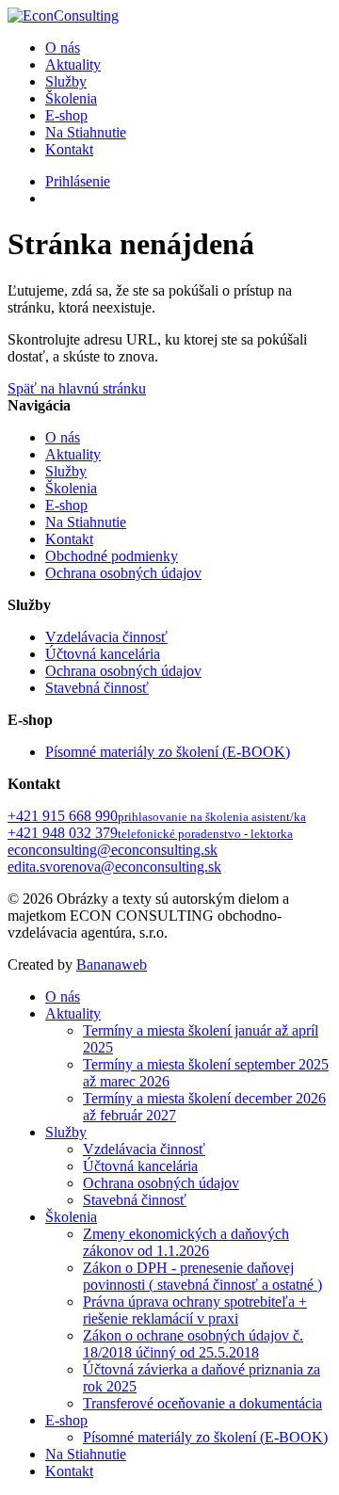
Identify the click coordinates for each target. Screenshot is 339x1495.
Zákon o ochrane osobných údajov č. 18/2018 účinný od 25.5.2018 (193, 1343)
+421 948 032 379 (150, 833)
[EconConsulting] (63, 16)
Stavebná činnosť (97, 688)
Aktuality (73, 64)
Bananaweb (111, 964)
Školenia (71, 98)
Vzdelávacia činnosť (106, 637)
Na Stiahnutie (85, 132)
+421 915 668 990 (157, 816)
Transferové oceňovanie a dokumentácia (202, 1403)
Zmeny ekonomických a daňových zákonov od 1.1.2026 (186, 1242)
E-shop (66, 115)
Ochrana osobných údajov (123, 573)
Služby (66, 81)
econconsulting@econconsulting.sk (113, 850)
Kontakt (69, 149)
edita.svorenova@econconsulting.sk (114, 867)
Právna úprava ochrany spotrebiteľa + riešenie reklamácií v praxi (195, 1310)
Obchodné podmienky (111, 556)
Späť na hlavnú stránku (77, 388)
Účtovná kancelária (102, 654)
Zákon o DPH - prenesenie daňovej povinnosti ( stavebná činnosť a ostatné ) (202, 1276)
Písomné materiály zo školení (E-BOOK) (167, 752)
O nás (62, 48)
